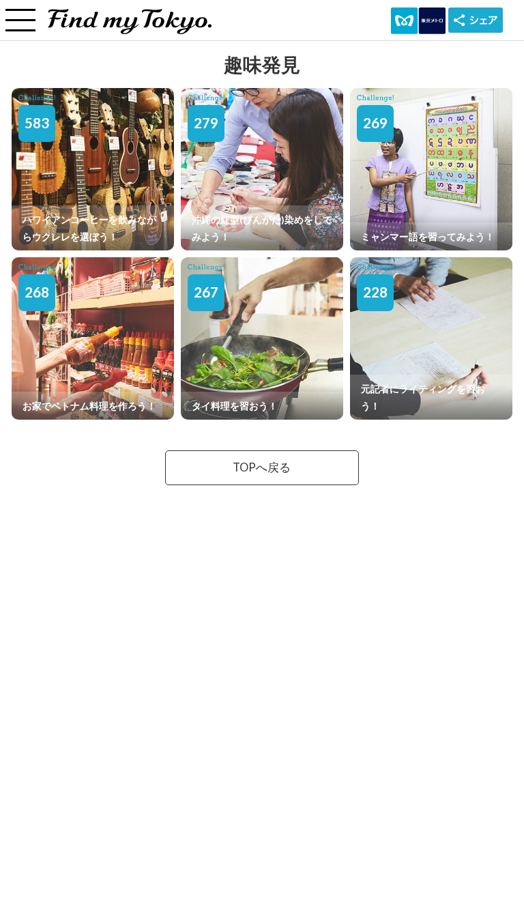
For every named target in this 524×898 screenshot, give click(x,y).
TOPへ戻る (262, 467)
